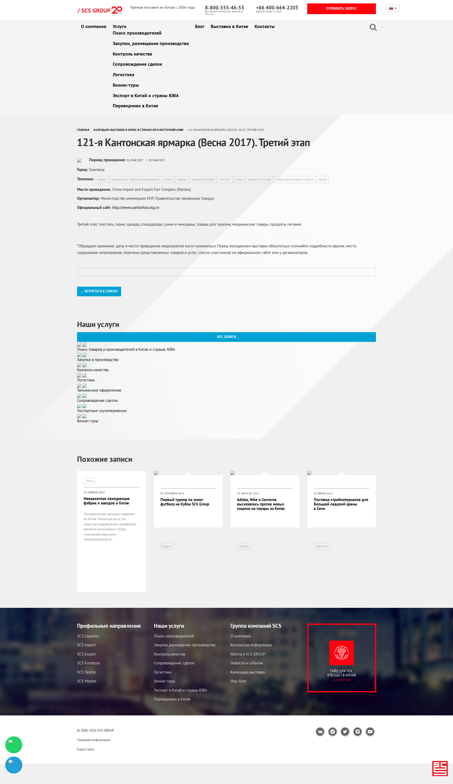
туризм (322, 179)
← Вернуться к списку (99, 291)
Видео (166, 546)
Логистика (123, 74)
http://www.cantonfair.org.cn (135, 207)
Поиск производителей (137, 33)
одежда (182, 179)
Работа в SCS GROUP (247, 654)
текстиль (225, 179)
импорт (101, 179)
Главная (83, 130)
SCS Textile (86, 672)
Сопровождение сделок (137, 64)
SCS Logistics (88, 635)
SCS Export (86, 654)
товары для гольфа (259, 179)
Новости (244, 546)
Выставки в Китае (229, 26)
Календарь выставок (247, 672)
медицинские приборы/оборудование (135, 179)
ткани (239, 179)
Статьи (89, 481)
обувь (168, 179)
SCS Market (86, 681)
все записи (226, 337)
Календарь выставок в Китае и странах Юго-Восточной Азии (138, 130)
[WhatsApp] (13, 744)
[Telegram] (13, 765)
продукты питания (203, 179)
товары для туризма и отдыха (294, 179)
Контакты (265, 26)
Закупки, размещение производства (151, 43)
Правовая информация (93, 740)
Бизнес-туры (126, 85)
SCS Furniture (88, 662)
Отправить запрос (341, 8)
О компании (93, 26)
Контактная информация (251, 644)
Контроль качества (132, 54)
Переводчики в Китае (135, 106)
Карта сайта (85, 749)
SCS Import (86, 644)
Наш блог (322, 546)
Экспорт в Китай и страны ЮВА (146, 95)
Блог (199, 26)
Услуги (119, 26)
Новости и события (246, 662)
